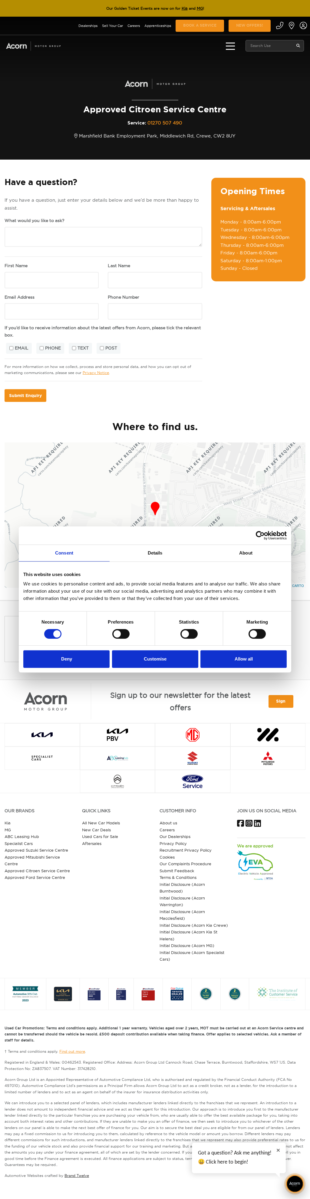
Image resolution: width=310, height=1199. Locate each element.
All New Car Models (101, 822)
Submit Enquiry (25, 395)
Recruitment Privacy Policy (186, 850)
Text (83, 348)
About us (168, 822)
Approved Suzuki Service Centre (36, 850)
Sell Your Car (112, 26)
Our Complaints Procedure (185, 863)
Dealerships (87, 26)
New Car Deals (96, 829)
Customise (155, 658)
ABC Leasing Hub (22, 836)
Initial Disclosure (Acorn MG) (187, 945)
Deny (66, 658)
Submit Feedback (177, 870)
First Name (16, 265)
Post (111, 348)
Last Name (119, 265)
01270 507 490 (164, 123)
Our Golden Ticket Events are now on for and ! (155, 8)
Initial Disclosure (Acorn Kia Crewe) (194, 925)
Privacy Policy (173, 843)
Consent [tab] (64, 552)
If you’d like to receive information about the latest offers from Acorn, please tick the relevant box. (103, 331)
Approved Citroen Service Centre (37, 870)
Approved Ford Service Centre (35, 877)
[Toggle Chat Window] (295, 1184)
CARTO (298, 585)
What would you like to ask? (34, 220)
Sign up (280, 703)
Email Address (20, 297)
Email (21, 348)
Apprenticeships (157, 26)
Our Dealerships (175, 836)
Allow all (244, 658)
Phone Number (123, 297)
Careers (133, 26)
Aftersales (91, 843)
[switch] (121, 634)
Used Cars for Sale (100, 836)
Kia (185, 8)
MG (200, 8)
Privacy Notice (96, 372)
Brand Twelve (76, 1175)
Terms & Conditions (178, 877)
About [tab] (245, 552)
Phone (53, 348)
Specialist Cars (19, 843)
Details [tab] (155, 552)
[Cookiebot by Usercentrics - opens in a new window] (260, 535)
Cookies (167, 857)
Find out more (72, 1051)
